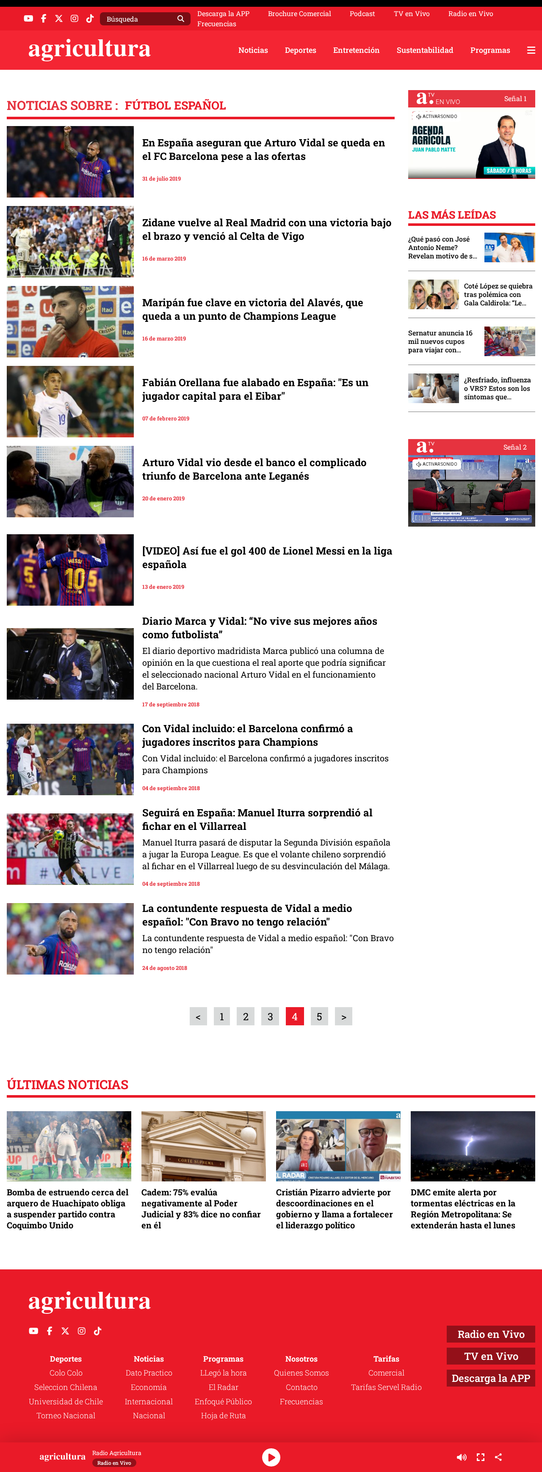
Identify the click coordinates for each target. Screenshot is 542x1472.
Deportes (300, 50)
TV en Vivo (412, 13)
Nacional (149, 1415)
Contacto (302, 1387)
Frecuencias (216, 23)
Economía (149, 1387)
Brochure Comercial (299, 13)
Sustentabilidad (425, 50)
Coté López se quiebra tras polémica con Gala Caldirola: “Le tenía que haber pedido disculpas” (498, 294)
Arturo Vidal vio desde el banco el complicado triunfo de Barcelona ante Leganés (254, 469)
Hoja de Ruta (223, 1415)
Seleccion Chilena (65, 1387)
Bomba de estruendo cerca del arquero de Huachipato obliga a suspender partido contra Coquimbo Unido (67, 1208)
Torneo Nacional (65, 1415)
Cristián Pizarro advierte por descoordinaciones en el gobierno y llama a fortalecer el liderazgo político (334, 1208)
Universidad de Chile (66, 1401)
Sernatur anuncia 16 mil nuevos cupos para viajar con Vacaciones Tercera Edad (440, 341)
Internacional (149, 1401)
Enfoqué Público (223, 1401)
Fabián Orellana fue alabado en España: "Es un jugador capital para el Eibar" (255, 389)
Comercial (386, 1373)
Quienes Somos (301, 1373)
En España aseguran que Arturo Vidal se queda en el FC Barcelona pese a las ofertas (263, 149)
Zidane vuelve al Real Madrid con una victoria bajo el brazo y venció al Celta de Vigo (267, 229)
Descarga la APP (223, 13)
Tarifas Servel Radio (386, 1387)
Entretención (356, 50)
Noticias (253, 50)
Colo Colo (66, 1373)
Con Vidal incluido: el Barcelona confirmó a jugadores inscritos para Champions (247, 735)
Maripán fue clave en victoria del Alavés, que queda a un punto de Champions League (252, 309)
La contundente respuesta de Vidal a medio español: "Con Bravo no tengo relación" (247, 914)
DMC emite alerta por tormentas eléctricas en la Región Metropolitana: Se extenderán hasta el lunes (463, 1208)
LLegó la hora (223, 1373)
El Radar (223, 1387)
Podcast (362, 13)
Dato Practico (149, 1373)
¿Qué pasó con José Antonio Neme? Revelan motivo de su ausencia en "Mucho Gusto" (442, 247)
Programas (490, 50)
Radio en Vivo (470, 13)
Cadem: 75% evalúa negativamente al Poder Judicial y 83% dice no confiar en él (201, 1208)
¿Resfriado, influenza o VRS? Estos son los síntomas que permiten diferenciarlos (497, 388)
